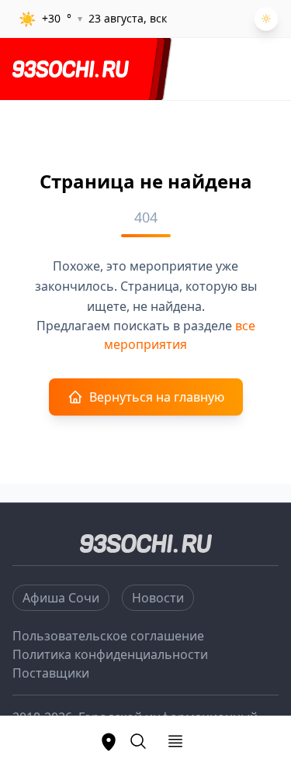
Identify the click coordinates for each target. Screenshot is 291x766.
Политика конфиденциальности (110, 654)
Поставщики (50, 672)
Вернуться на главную (156, 396)
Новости (158, 597)
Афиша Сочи (61, 597)
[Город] (109, 741)
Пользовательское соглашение (108, 635)
